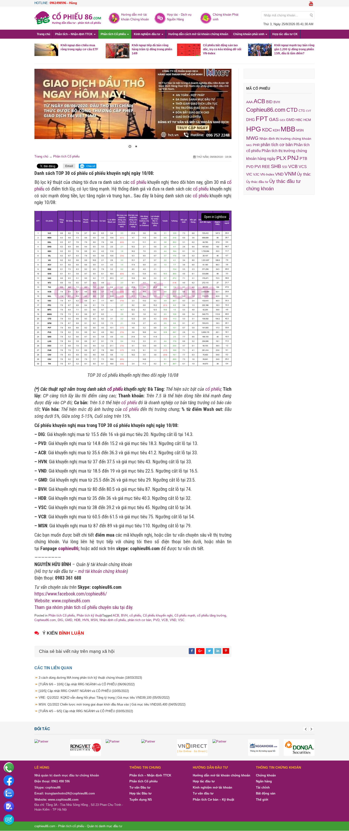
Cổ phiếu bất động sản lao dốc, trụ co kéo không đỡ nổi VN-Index (222, 49)
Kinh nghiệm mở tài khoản (212, 787)
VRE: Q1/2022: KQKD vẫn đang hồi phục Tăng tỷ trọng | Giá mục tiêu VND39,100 (104, 697)
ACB (116, 615)
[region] (132, 111)
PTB (303, 159)
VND (173, 620)
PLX (281, 158)
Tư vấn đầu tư (203, 793)
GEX (282, 120)
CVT (308, 110)
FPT (262, 118)
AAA (249, 102)
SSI (284, 167)
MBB (288, 129)
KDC (267, 129)
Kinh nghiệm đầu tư (147, 34)
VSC (181, 620)
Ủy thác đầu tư (257, 182)
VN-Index (267, 174)
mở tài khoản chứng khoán (102, 571)
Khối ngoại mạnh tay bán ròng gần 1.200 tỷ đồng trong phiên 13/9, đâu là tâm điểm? (294, 49)
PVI (258, 166)
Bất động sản (265, 793)
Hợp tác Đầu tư (140, 793)
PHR (256, 145)
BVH (124, 615)
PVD (156, 620)
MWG (252, 138)
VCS (303, 166)
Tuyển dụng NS (140, 799)
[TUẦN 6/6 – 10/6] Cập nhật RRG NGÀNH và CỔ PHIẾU (87, 684)
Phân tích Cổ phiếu (114, 34)
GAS (274, 119)
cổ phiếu (138, 182)
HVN (85, 620)
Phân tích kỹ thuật (89, 615)
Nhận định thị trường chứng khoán (285, 138)
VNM (290, 174)
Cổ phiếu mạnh (184, 615)
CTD (292, 110)
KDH (276, 130)
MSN (94, 620)
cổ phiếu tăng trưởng (211, 615)
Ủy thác (304, 174)
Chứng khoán (266, 775)
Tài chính (263, 787)
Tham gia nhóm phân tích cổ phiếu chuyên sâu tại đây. (83, 607)
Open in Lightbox (215, 217)
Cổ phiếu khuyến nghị (158, 615)
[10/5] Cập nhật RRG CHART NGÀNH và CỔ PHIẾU (84, 691)
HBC (299, 120)
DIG (60, 620)
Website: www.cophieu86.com (62, 601)
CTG (302, 110)
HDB (77, 620)
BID (269, 102)
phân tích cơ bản (139, 620)
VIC (249, 174)
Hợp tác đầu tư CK (285, 34)
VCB (164, 620)
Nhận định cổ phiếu (112, 620)
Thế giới (262, 799)
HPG (253, 129)
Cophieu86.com (45, 620)
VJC (256, 174)
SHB (276, 166)
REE (266, 166)
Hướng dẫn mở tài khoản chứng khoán (221, 775)
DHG (250, 119)
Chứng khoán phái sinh (249, 34)
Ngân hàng (264, 781)
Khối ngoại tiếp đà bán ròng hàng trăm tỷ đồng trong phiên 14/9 (152, 49)
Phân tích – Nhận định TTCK (74, 34)
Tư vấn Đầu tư (139, 787)
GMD (68, 620)
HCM (307, 120)
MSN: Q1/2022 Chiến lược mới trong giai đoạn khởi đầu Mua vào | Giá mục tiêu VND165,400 (112, 704)
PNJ (293, 157)
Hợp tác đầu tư (204, 781)
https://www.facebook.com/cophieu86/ (70, 594)
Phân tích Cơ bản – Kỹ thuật (213, 799)
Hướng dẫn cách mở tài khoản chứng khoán (198, 34)
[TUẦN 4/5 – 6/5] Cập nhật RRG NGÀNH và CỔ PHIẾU (86, 711)
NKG (249, 145)
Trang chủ (43, 34)
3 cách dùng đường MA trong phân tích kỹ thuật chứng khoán (90, 677)
